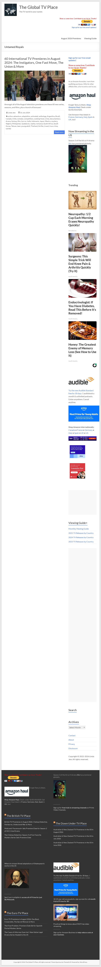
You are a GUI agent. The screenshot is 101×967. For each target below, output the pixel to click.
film (19, 121)
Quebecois (26, 124)
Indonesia (35, 121)
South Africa (48, 124)
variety (8, 128)
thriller (41, 126)
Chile (14, 119)
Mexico (48, 121)
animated (34, 116)
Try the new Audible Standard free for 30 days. (71, 876)
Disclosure (72, 748)
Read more (59, 132)
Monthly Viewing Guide (78, 529)
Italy (85, 117)
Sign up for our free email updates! (84, 27)
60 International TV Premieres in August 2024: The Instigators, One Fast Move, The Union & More (33, 62)
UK (69, 119)
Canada (9, 119)
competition (28, 119)
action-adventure (14, 116)
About (71, 740)
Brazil (57, 116)
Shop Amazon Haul (11, 800)
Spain (90, 117)
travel (46, 126)
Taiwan (14, 126)
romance (39, 124)
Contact (71, 735)
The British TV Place (19, 815)
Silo (70, 143)
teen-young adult (23, 126)
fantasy (14, 121)
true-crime (54, 126)
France (71, 117)
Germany (79, 117)
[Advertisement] (82, 502)
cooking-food (39, 119)
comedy (20, 119)
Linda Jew (12, 113)
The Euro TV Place (17, 913)
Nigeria (8, 124)
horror (23, 121)
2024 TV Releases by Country (80, 537)
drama (8, 121)
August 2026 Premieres (71, 38)
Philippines (16, 124)
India (29, 121)
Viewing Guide (90, 38)
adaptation (26, 116)
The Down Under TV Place (71, 823)
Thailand (34, 126)
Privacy (71, 744)
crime (47, 119)
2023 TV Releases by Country (80, 541)
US (87, 433)
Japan (42, 121)
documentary (55, 119)
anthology (42, 116)
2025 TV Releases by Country (80, 533)
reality (32, 124)
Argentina (51, 116)
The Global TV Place (38, 7)
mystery (54, 121)
